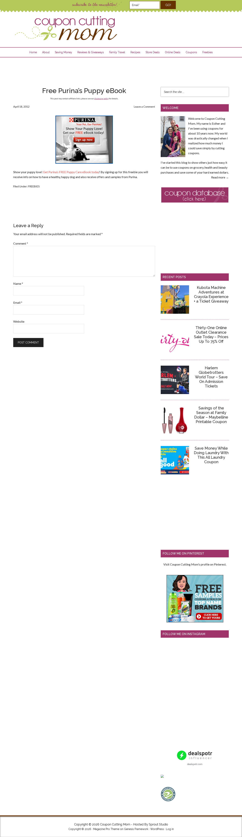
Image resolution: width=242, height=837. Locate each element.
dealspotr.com (194, 764)
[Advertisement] (121, 69)
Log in (170, 829)
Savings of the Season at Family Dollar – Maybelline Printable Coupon (211, 415)
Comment (20, 243)
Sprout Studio (158, 824)
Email (17, 302)
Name (18, 283)
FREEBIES (34, 186)
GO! (168, 5)
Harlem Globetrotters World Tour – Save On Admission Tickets (211, 377)
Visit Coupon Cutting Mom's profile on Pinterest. (194, 564)
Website (18, 321)
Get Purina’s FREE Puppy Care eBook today (71, 172)
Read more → (220, 177)
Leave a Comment (144, 106)
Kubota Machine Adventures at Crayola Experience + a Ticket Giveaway (211, 294)
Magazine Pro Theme (106, 829)
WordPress (157, 829)
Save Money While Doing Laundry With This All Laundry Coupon (211, 455)
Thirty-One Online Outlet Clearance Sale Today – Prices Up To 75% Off (211, 334)
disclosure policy (101, 98)
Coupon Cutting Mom (65, 28)
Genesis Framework (136, 829)
